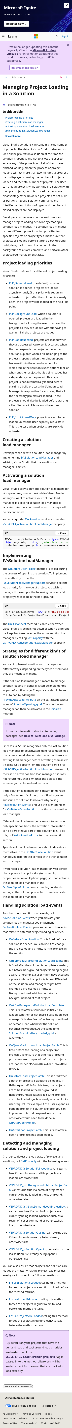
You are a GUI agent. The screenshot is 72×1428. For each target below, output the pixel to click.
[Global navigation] (3, 36)
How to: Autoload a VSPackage (44, 736)
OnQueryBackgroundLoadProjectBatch (34, 1045)
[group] (36, 542)
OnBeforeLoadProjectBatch (26, 1076)
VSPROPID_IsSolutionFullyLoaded (30, 1168)
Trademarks (27, 1423)
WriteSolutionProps (26, 835)
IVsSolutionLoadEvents (17, 927)
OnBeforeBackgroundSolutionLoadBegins (35, 960)
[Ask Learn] (60, 77)
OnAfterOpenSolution (16, 887)
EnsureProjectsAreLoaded (25, 1316)
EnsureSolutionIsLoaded (24, 1282)
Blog (47, 1413)
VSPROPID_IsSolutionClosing (27, 1232)
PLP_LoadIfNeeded (21, 340)
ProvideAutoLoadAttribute (19, 699)
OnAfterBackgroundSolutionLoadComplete (36, 1005)
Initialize (56, 709)
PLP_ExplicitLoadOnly (22, 417)
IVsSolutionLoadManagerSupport (24, 583)
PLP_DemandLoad (20, 283)
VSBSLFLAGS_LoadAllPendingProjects (30, 1357)
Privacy (23, 1418)
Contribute (9, 1418)
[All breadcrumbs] (6, 77)
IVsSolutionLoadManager (37, 457)
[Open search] (56, 36)
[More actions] (66, 77)
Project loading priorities (19, 117)
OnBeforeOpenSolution (22, 809)
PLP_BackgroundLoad (23, 314)
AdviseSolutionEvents (16, 805)
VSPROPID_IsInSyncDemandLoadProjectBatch (38, 1206)
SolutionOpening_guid (27, 704)
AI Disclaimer (10, 1413)
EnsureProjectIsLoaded (24, 1299)
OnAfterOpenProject (22, 1123)
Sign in (65, 36)
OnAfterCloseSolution (39, 852)
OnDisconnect (17, 624)
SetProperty (35, 638)
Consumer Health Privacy (47, 1418)
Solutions (17, 77)
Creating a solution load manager (24, 122)
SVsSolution (32, 519)
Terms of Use (10, 1423)
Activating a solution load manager (25, 126)
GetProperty (28, 1161)
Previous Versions (31, 1413)
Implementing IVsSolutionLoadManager (27, 130)
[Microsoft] (36, 36)
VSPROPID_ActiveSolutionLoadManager (28, 524)
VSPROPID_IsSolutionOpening (28, 1249)
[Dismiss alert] (66, 5)
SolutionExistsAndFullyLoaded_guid (31, 1033)
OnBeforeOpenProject (22, 569)
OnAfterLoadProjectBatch (25, 1130)
